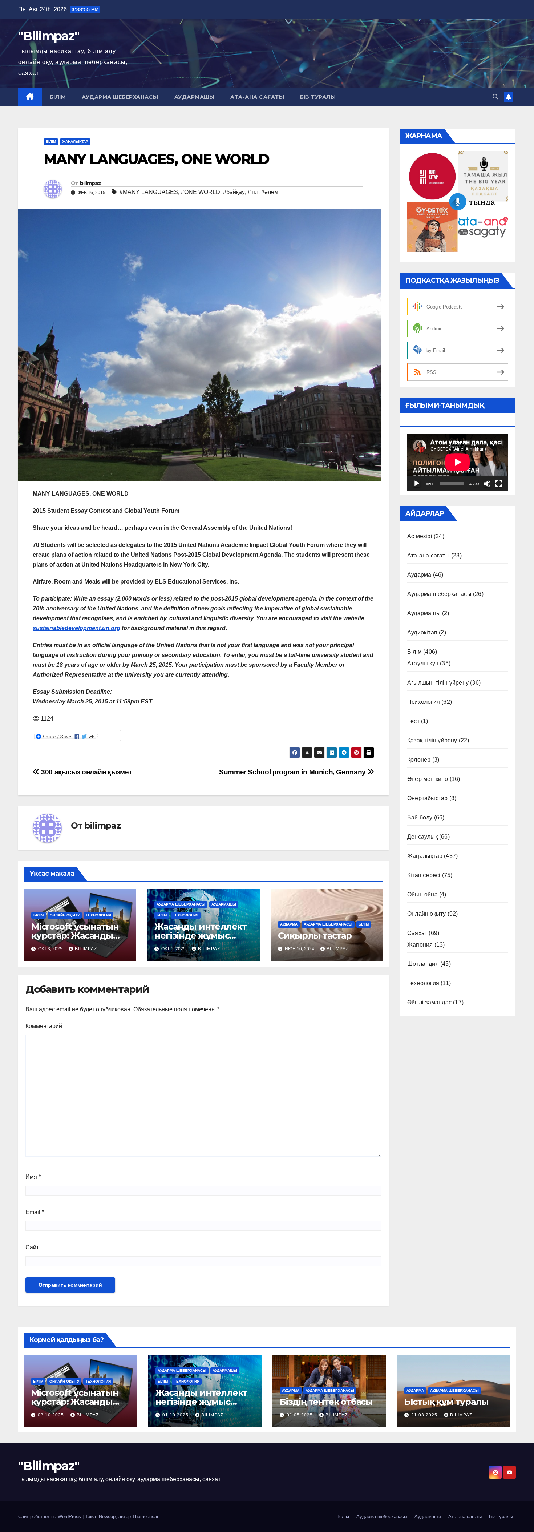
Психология (423, 702)
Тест (413, 721)
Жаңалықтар (75, 142)
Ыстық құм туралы (446, 1401)
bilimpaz (90, 183)
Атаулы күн (422, 663)
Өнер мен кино (427, 779)
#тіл (253, 192)
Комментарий (43, 1026)
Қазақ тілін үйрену (432, 740)
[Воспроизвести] (416, 483)
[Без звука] (487, 483)
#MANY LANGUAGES (149, 192)
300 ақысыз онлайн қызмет (86, 772)
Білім (58, 97)
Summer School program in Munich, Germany (293, 772)
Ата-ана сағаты (257, 97)
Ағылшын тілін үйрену (438, 683)
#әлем (269, 192)
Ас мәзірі (419, 536)
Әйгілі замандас (429, 1002)
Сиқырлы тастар (315, 935)
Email (34, 1212)
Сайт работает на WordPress (50, 1516)
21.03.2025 (425, 1415)
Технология (98, 915)
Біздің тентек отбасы (326, 1401)
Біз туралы (318, 97)
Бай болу (420, 817)
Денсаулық (422, 837)
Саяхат (417, 933)
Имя (33, 1177)
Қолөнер (418, 760)
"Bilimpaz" (48, 36)
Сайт (32, 1247)
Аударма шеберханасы (120, 97)
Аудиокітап (422, 632)
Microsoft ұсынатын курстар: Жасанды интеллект (74, 935)
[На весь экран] (498, 483)
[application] (457, 462)
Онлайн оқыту (65, 915)
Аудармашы (194, 97)
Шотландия (423, 964)
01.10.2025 (176, 1415)
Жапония (420, 945)
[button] (495, 97)
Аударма (289, 924)
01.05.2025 (300, 1415)
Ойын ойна (422, 894)
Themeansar (145, 1516)
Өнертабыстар (427, 798)
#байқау (234, 192)
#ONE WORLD (200, 192)
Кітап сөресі (423, 875)
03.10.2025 (51, 1415)
